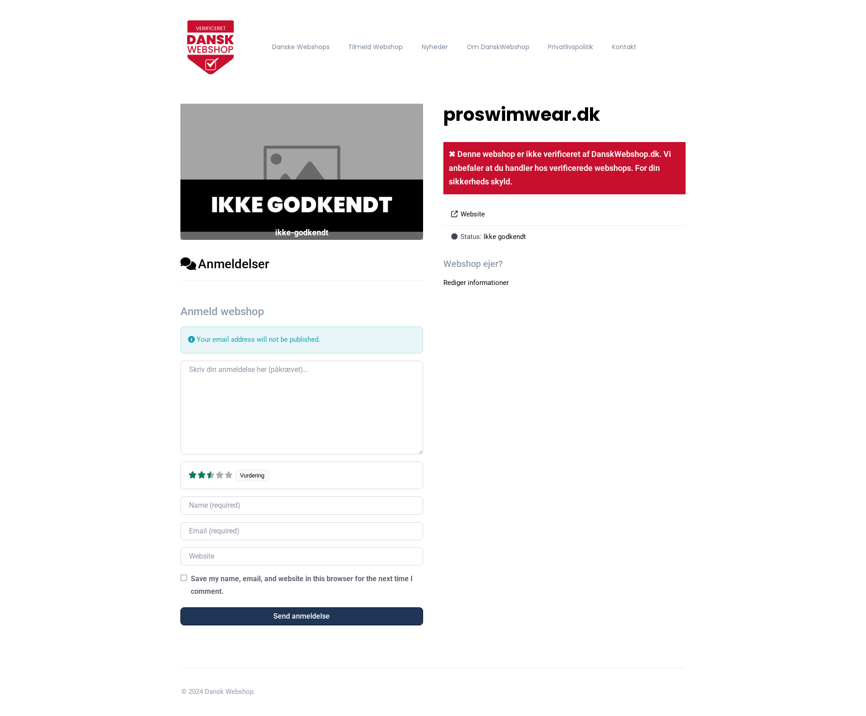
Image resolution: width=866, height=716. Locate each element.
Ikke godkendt (505, 237)
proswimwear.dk (521, 114)
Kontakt (624, 46)
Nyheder (435, 46)
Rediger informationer (476, 283)
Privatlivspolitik (570, 46)
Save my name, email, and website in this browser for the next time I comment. (302, 584)
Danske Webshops (301, 46)
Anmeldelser (233, 264)
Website (473, 214)
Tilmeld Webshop (375, 46)
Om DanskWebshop (498, 46)
